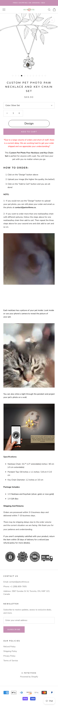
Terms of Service (10, 660)
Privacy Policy (9, 656)
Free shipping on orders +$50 (29, 3)
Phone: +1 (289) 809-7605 (15, 586)
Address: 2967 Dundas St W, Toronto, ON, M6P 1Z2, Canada (26, 592)
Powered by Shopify (29, 676)
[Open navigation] (4, 9)
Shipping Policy (10, 651)
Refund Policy (9, 646)
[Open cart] (54, 9)
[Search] (49, 9)
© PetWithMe (29, 673)
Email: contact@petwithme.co (16, 581)
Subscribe (14, 629)
